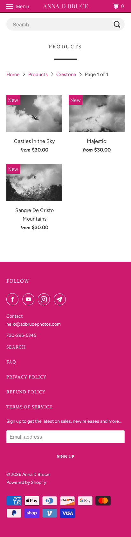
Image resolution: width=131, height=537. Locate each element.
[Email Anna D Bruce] (61, 299)
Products (38, 74)
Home (13, 74)
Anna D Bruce (36, 474)
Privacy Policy (26, 376)
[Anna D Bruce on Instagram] (45, 299)
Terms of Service (29, 406)
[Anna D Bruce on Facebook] (13, 299)
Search (16, 346)
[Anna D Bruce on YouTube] (29, 299)
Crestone (66, 74)
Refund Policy (25, 391)
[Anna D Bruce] (65, 6)
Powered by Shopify (26, 482)
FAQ (11, 361)
